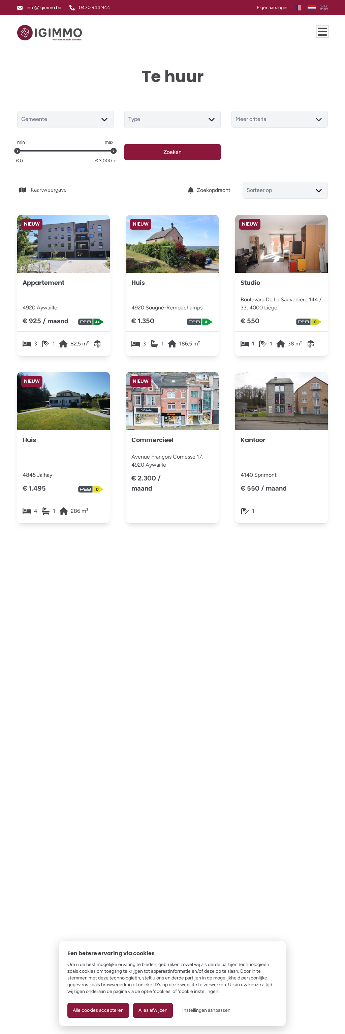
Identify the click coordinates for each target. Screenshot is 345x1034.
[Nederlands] (312, 7)
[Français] (299, 7)
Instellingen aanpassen (206, 1010)
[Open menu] (322, 31)
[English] (324, 7)
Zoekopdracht (213, 190)
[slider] (17, 151)
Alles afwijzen (152, 1010)
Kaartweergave (49, 190)
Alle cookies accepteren (98, 1010)
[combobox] (65, 119)
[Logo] (49, 32)
